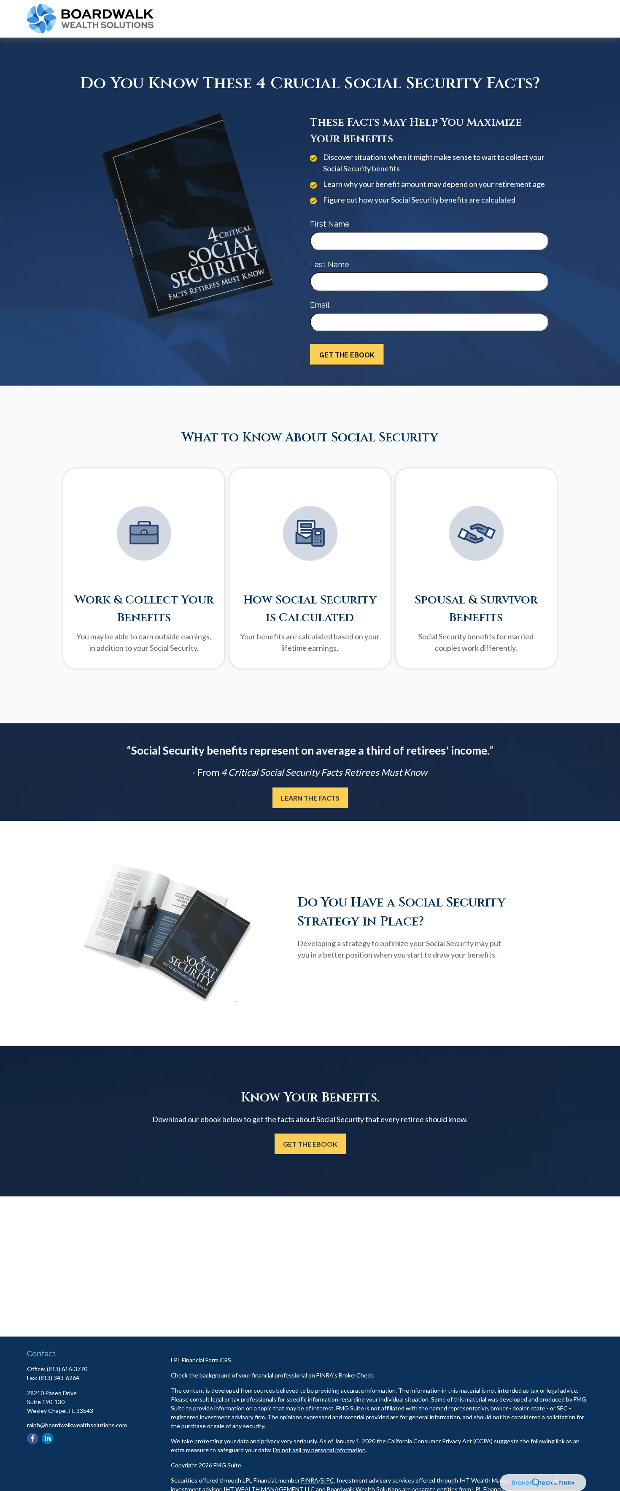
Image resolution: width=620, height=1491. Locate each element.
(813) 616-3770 (67, 1368)
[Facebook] (32, 1438)
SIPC (327, 1480)
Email (319, 304)
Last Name (329, 264)
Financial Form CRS (206, 1360)
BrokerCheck (356, 1375)
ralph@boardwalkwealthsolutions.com (77, 1425)
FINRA (309, 1480)
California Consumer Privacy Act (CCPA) (440, 1441)
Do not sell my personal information (319, 1449)
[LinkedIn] (47, 1438)
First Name (330, 223)
